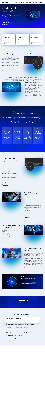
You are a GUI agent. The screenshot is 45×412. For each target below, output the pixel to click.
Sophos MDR (10, 235)
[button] (38, 0)
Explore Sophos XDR (6, 22)
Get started (40, 2)
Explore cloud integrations (5, 24)
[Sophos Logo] (5, 2)
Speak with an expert (13, 22)
